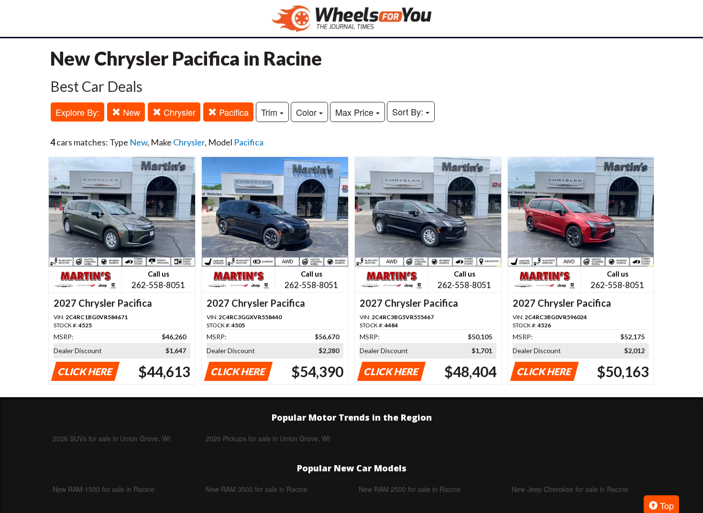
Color (307, 112)
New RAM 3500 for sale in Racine (257, 489)
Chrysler (178, 112)
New (130, 112)
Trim (270, 112)
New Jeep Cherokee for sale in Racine (570, 489)
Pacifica (233, 112)
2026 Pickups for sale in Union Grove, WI (268, 438)
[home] (351, 18)
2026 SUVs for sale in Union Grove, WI (111, 438)
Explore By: (77, 112)
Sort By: (409, 111)
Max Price (355, 112)
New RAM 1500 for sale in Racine (103, 489)
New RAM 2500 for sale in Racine (410, 489)
